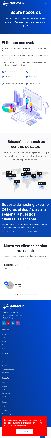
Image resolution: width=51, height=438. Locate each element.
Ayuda (4, 334)
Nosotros (5, 382)
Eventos (4, 338)
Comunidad (6, 393)
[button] (15, 295)
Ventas (4, 410)
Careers (4, 386)
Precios (4, 358)
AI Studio (5, 365)
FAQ (3, 407)
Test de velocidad (8, 369)
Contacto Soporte (8, 414)
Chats (4, 341)
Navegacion (6, 362)
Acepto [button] (25, 431)
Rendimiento (6, 373)
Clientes (4, 390)
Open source (6, 345)
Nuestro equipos (7, 397)
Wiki (3, 348)
